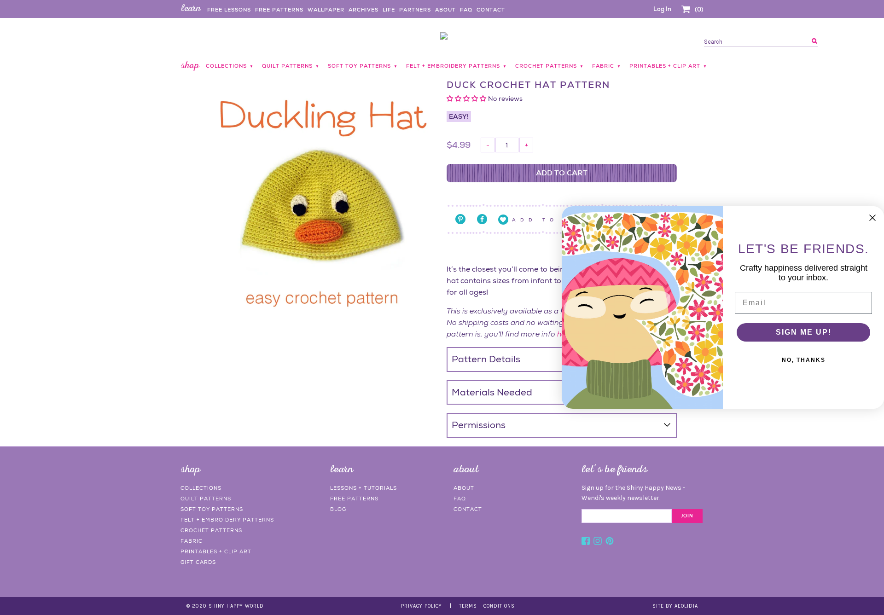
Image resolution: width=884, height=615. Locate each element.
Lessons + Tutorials (363, 488)
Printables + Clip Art (215, 551)
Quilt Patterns (205, 498)
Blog (338, 509)
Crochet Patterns (211, 530)
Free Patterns (279, 9)
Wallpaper (326, 9)
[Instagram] (597, 542)
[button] (467, 98)
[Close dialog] (872, 218)
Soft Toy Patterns (211, 509)
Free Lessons (229, 9)
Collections (200, 488)
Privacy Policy (421, 606)
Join (687, 516)
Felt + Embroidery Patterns (227, 519)
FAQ (466, 9)
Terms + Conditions (487, 606)
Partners (415, 9)
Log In (662, 9)
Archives (363, 9)
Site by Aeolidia (675, 606)
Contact (491, 9)
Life (389, 9)
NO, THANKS (804, 360)
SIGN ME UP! (804, 332)
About (445, 9)
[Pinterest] (609, 542)
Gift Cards (198, 562)
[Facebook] (586, 542)
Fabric (191, 541)
